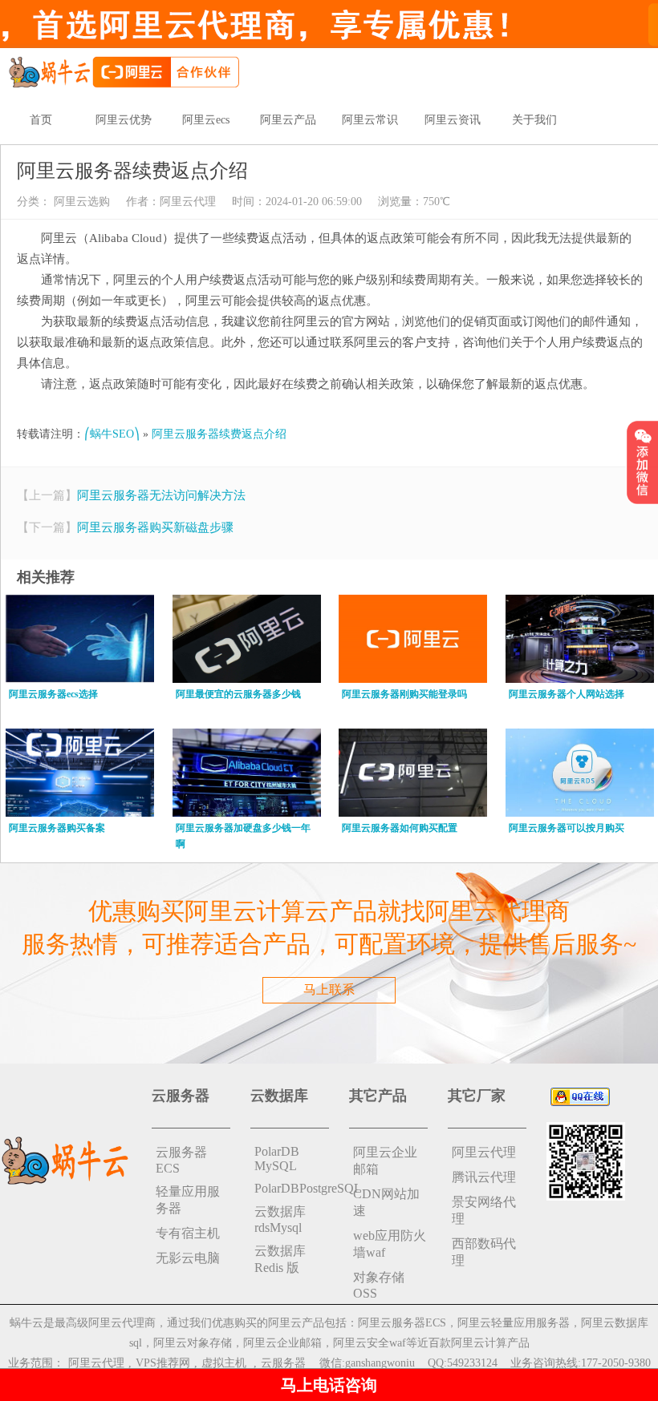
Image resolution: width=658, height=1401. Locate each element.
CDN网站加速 (386, 1202)
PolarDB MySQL (276, 1159)
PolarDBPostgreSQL (291, 1188)
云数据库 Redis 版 (280, 1259)
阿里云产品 (288, 120)
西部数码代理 (484, 1252)
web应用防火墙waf (389, 1244)
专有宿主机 (188, 1233)
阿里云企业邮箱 (385, 1160)
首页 (41, 120)
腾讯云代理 (484, 1177)
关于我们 (534, 120)
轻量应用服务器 (188, 1200)
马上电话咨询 (329, 1385)
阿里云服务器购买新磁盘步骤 (155, 527)
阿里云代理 (188, 202)
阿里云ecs (205, 120)
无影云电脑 (188, 1258)
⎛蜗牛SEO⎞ (112, 434)
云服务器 (283, 1363)
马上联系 (329, 989)
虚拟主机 (223, 1363)
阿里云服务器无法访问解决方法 (161, 495)
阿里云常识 (370, 120)
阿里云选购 (80, 202)
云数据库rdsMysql (280, 1219)
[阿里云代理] (123, 71)
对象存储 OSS (378, 1285)
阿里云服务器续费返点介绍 (219, 434)
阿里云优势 (123, 120)
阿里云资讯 (452, 120)
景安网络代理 (484, 1210)
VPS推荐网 (163, 1363)
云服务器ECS (181, 1160)
